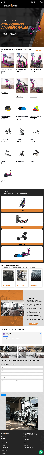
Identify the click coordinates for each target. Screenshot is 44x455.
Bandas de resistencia (35, 116)
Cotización (26, 445)
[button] (43, 6)
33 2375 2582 (27, 436)
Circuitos (22, 244)
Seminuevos (4, 448)
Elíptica (3, 180)
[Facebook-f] (1, 2)
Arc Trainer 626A (20, 95)
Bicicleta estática (20, 161)
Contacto (26, 442)
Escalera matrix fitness (21, 69)
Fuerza (22, 227)
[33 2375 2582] (23, 436)
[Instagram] (4, 2)
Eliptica (3, 453)
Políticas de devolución (28, 448)
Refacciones (4, 450)
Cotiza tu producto (41, 2)
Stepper (32, 161)
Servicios (25, 444)
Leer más (5, 72)
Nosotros (10, 1)
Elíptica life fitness (34, 95)
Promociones (22, 261)
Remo (31, 139)
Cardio (22, 210)
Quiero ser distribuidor (33, 2)
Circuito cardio (5, 447)
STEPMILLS (19, 139)
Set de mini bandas (6, 116)
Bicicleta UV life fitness (7, 90)
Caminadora (4, 452)
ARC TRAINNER (5, 139)
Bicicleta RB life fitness (35, 69)
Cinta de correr (5, 161)
